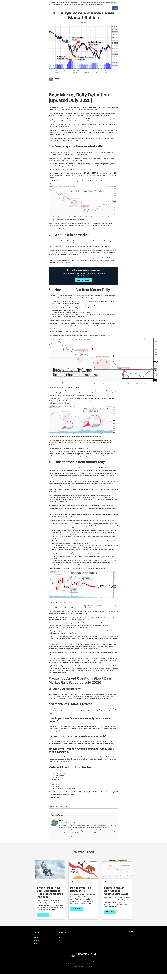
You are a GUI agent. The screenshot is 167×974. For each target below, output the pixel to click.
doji (91, 308)
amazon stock (44, 882)
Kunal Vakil (59, 85)
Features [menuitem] (36, 937)
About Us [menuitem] (36, 940)
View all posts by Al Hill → (66, 837)
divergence (55, 780)
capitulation (55, 777)
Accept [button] (115, 8)
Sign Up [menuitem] (61, 937)
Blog (93, 961)
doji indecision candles (59, 775)
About (74, 961)
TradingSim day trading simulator (65, 794)
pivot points (55, 786)
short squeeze (56, 782)
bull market (55, 784)
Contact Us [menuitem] (36, 943)
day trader (111, 393)
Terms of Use (87, 961)
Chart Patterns (111, 882)
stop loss (88, 556)
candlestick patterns (76, 308)
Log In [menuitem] (60, 940)
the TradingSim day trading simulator (63, 788)
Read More (43, 915)
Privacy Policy (80, 961)
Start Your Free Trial (83, 280)
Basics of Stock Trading (60, 806)
